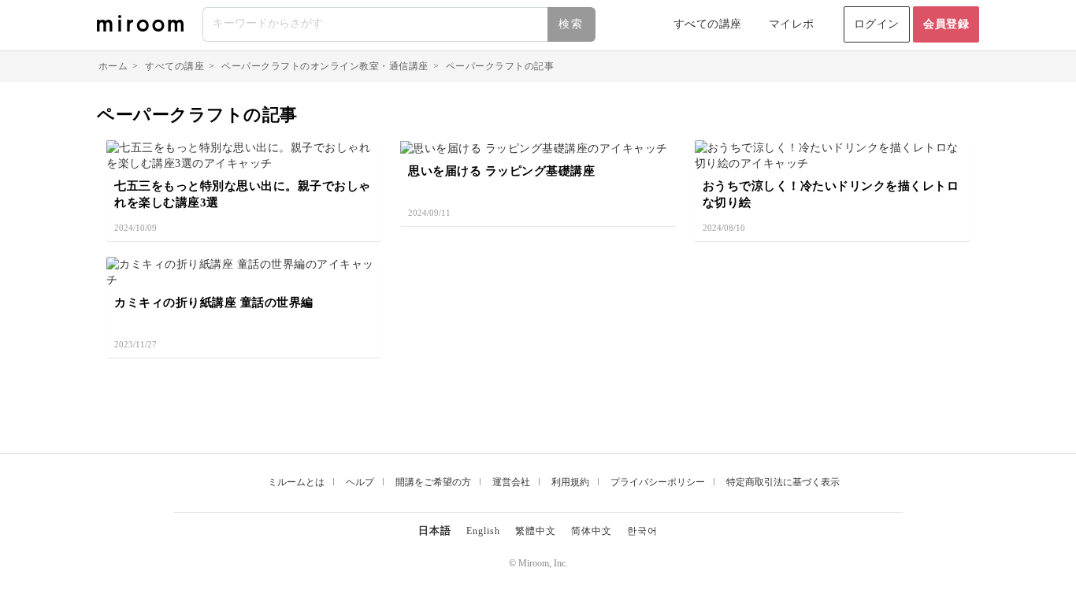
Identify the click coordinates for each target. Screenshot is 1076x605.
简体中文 (591, 530)
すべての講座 (707, 24)
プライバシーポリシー (657, 482)
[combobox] (399, 24)
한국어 (642, 530)
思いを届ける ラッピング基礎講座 (501, 171)
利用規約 (570, 482)
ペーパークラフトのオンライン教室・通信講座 (325, 66)
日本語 (434, 530)
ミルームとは (296, 482)
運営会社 (511, 482)
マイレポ (791, 24)
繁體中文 (535, 530)
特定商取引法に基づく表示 (783, 482)
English (483, 530)
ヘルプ (360, 482)
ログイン (877, 24)
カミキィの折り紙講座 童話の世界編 (214, 302)
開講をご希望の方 (433, 482)
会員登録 (946, 24)
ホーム (113, 66)
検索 (571, 24)
